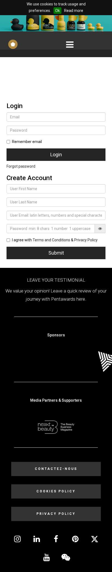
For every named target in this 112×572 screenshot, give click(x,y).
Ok (57, 10)
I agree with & (55, 240)
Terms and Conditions (51, 240)
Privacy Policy (86, 240)
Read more (73, 10)
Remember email (27, 141)
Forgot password (21, 166)
